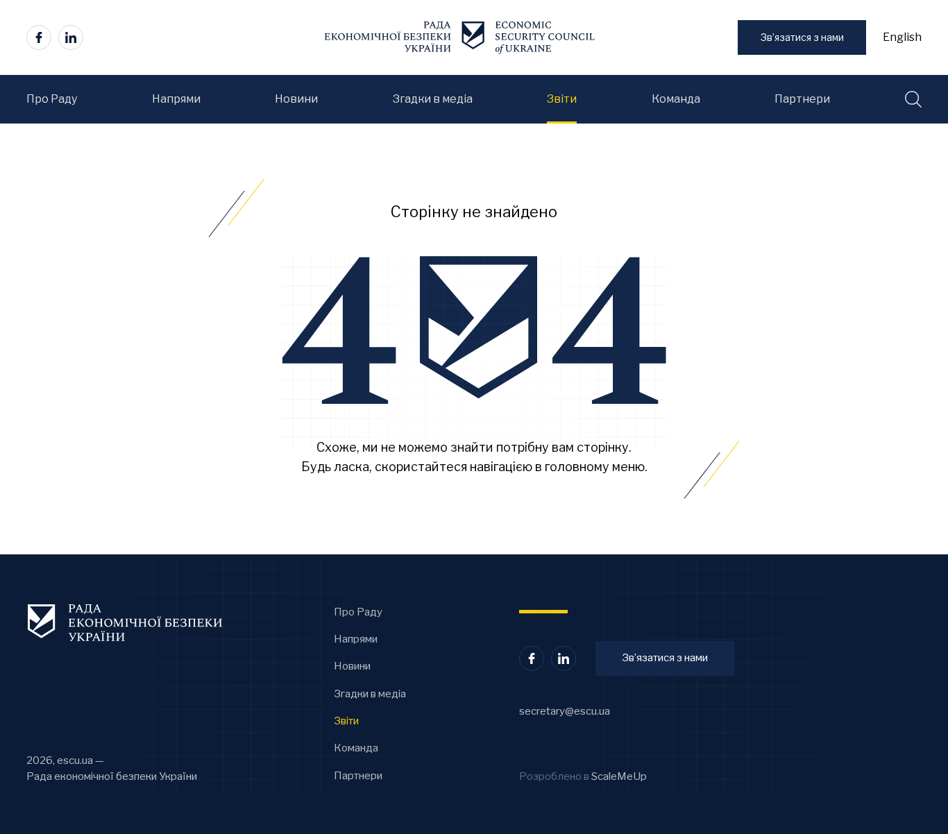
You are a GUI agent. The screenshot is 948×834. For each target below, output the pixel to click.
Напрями (356, 639)
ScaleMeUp (619, 776)
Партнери (358, 775)
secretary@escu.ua (564, 711)
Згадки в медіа (370, 694)
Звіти (346, 721)
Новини (352, 666)
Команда (356, 748)
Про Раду (358, 612)
